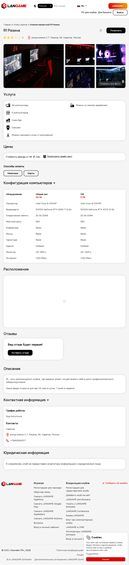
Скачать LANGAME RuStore (48, 518)
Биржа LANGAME (75, 515)
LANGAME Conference (77, 511)
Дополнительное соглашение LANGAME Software (61, 559)
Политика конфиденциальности (73, 550)
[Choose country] (35, 6)
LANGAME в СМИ (75, 527)
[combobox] (45, 6)
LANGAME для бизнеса (78, 499)
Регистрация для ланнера (47, 487)
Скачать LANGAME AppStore (43, 498)
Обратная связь (42, 492)
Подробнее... (93, 553)
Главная (7, 24)
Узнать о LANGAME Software (76, 505)
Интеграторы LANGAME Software (78, 533)
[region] (64, 226)
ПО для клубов (89, 12)
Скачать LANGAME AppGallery (43, 513)
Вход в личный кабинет (46, 527)
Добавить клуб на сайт (78, 495)
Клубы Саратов (20, 24)
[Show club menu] (100, 30)
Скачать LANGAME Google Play (47, 505)
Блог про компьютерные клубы (79, 521)
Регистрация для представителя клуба (77, 489)
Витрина (38, 522)
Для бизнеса (104, 12)
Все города (59, 6)
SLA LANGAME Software (19, 559)
